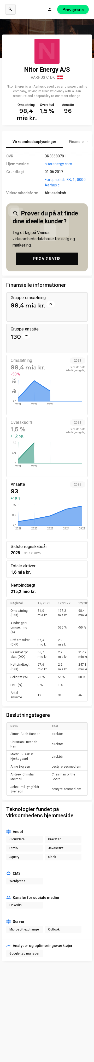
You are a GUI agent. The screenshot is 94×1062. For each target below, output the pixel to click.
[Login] (50, 9)
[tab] (34, 141)
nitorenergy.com (58, 164)
